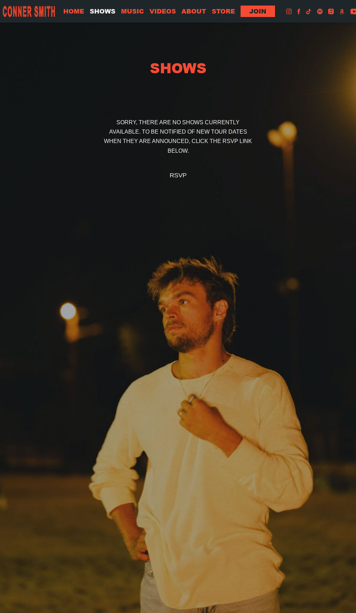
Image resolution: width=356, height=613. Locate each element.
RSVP (178, 175)
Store (223, 11)
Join (257, 11)
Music (132, 11)
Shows (102, 11)
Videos (162, 11)
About (193, 11)
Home (73, 11)
